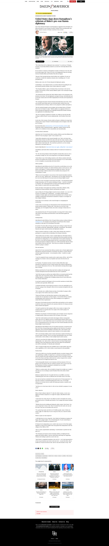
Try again (38, 513)
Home (26, 1)
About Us (54, 522)
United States (45, 455)
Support (72, 1)
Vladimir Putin (51, 455)
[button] (65, 32)
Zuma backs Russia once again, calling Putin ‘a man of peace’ (59, 147)
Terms (57, 538)
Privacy (52, 538)
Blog (67, 522)
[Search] (68, 1)
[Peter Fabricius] (37, 32)
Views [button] (42, 1)
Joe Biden (64, 455)
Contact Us (62, 522)
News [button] (38, 1)
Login (81, 1)
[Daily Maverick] (54, 6)
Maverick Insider (46, 522)
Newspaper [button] (56, 1)
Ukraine (59, 455)
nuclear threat (38, 457)
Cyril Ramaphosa (38, 455)
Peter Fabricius (44, 32)
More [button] (61, 1)
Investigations (32, 1)
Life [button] (51, 1)
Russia (56, 455)
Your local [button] (47, 1)
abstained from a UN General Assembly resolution (56, 126)
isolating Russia (38, 222)
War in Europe (69, 455)
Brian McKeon (44, 457)
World (42, 453)
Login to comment (54, 506)
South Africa (38, 453)
